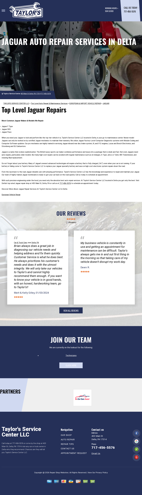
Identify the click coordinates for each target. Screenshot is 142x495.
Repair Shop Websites (59, 473)
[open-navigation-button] (3, 11)
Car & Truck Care (20, 243)
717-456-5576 (130, 11)
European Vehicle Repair (11, 195)
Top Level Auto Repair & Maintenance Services (49, 103)
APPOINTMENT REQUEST (74, 453)
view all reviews (71, 310)
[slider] (71, 219)
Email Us (96, 453)
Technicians (71, 355)
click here (71, 365)
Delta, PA (35, 243)
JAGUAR (106, 103)
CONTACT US (67, 448)
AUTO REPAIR (68, 439)
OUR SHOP (66, 435)
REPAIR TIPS (67, 444)
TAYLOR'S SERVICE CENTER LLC (16, 103)
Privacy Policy (102, 473)
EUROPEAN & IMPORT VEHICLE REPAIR (85, 103)
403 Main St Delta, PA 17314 (30, 94)
